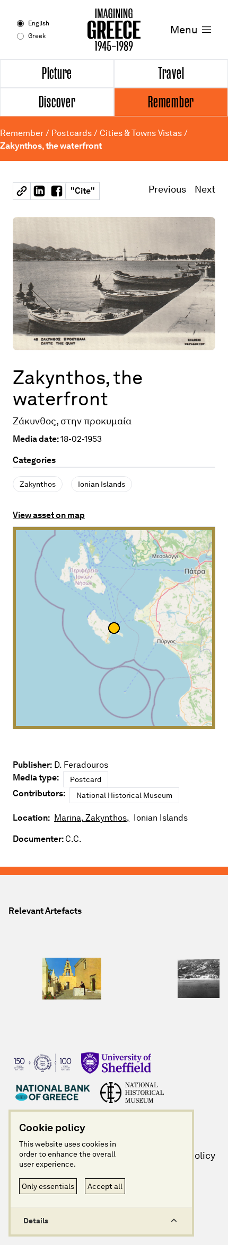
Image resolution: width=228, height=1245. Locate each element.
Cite (83, 191)
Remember (21, 133)
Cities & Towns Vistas (141, 133)
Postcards (71, 133)
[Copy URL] (21, 191)
